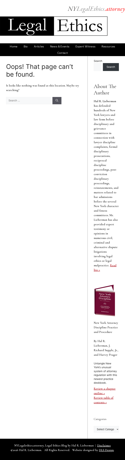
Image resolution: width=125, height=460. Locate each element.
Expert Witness (85, 46)
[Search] (56, 100)
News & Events (60, 46)
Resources (108, 46)
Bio (26, 46)
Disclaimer (104, 445)
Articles (39, 46)
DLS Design (106, 450)
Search (98, 60)
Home (13, 46)
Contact (62, 53)
